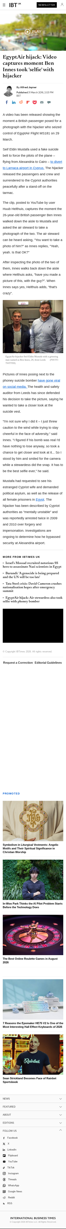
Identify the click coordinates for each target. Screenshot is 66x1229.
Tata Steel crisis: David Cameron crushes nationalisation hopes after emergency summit (32, 587)
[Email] (41, 102)
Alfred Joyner (28, 87)
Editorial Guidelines (48, 662)
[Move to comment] (49, 102)
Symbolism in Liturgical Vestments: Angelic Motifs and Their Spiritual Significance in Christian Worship (30, 845)
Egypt (40, 500)
